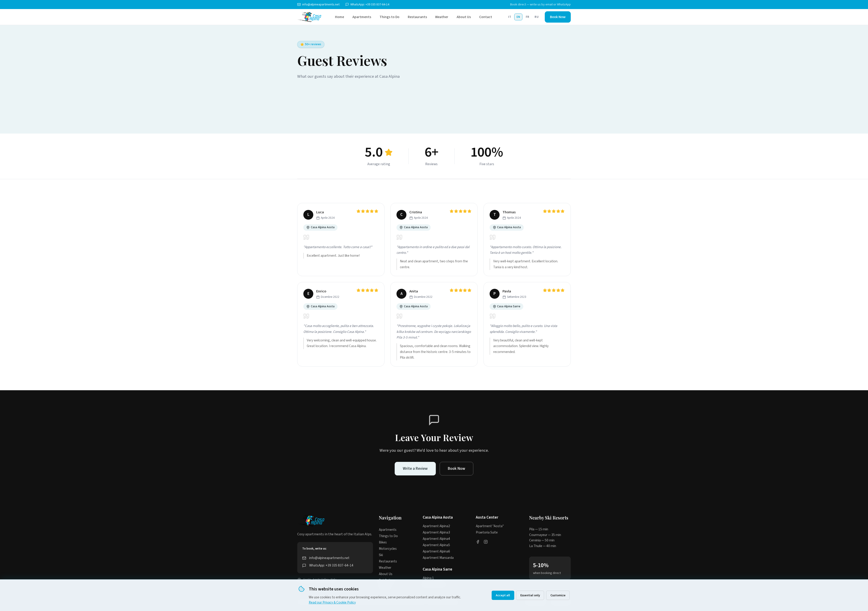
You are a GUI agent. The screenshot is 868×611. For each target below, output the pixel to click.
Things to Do (389, 16)
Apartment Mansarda (438, 557)
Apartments (361, 16)
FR (527, 17)
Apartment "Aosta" (490, 526)
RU (537, 17)
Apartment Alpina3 (436, 532)
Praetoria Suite (487, 532)
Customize (558, 595)
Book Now (558, 17)
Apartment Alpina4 (436, 538)
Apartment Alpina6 (436, 551)
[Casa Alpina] (309, 17)
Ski (381, 554)
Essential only (530, 595)
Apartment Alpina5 (436, 545)
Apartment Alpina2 (436, 526)
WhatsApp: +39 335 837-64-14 (369, 4)
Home (339, 16)
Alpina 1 (428, 578)
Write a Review (415, 468)
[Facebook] (478, 543)
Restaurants (417, 16)
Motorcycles (388, 548)
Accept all (503, 595)
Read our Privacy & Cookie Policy (332, 602)
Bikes (383, 542)
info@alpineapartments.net (321, 4)
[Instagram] (486, 543)
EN (518, 17)
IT (509, 17)
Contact (485, 16)
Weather (441, 16)
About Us (464, 16)
